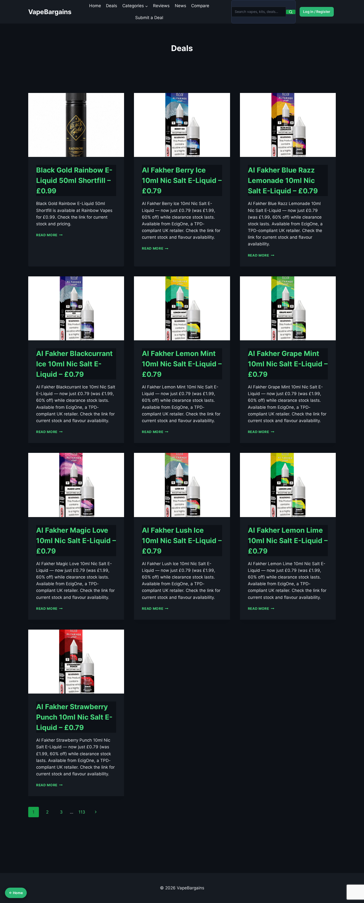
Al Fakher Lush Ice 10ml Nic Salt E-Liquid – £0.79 (182, 540)
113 (81, 812)
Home (95, 5)
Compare (200, 5)
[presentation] (76, 125)
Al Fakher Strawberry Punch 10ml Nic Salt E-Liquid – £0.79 (74, 717)
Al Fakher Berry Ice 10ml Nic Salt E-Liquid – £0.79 (182, 180)
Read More (49, 235)
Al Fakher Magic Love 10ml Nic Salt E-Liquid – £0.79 (76, 540)
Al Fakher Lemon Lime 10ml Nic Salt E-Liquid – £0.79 (288, 540)
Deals (111, 5)
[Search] (290, 12)
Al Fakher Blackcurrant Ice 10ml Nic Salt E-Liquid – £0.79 (74, 364)
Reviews (161, 5)
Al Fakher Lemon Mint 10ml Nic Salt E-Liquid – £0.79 (182, 364)
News (180, 5)
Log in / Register (316, 11)
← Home (16, 893)
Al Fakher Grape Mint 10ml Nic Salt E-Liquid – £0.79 (288, 364)
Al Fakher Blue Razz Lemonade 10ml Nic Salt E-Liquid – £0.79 (283, 180)
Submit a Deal (149, 17)
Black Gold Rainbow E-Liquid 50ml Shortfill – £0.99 (74, 180)
